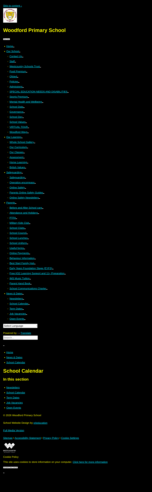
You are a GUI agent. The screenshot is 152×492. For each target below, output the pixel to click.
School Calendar (15, 362)
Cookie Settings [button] (70, 438)
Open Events (13, 407)
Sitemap (8, 438)
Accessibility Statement (28, 438)
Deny (11, 467)
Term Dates (12, 397)
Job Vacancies (14, 402)
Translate (26, 333)
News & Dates (14, 357)
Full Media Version (13, 430)
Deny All (15, 467)
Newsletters (13, 387)
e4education (40, 422)
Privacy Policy (51, 438)
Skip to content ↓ (12, 5)
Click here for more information (90, 462)
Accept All (6, 467)
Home (9, 352)
